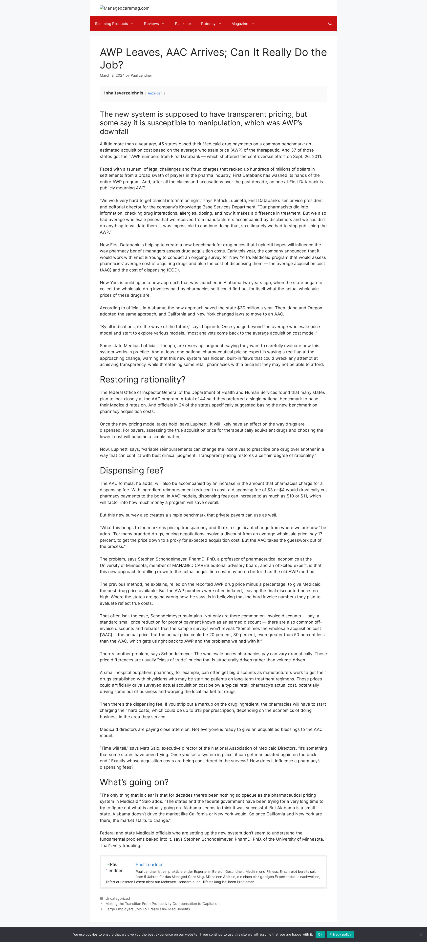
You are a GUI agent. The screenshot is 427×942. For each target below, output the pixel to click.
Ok (320, 934)
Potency (208, 23)
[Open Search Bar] (330, 23)
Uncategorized (118, 898)
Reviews (151, 23)
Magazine (240, 23)
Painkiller (183, 23)
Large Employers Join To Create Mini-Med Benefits (148, 909)
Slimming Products (111, 23)
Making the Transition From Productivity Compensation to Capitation (162, 903)
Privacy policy (340, 934)
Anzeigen (155, 93)
